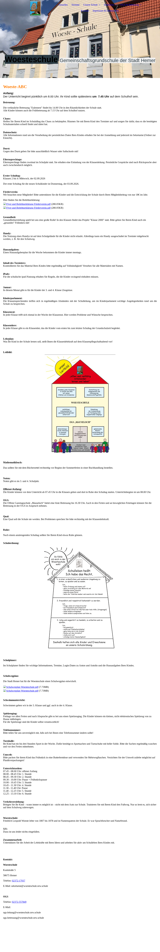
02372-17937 (18, 880)
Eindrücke (109, 4)
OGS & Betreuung (129, 4)
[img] (35, 8)
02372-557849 (19, 902)
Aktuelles (63, 4)
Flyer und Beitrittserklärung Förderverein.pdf (28, 204)
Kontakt (85, 10)
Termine (75, 4)
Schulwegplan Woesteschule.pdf (22, 687)
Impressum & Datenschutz (106, 10)
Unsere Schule (90, 4)
